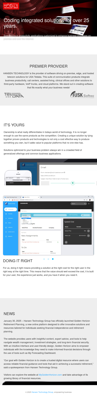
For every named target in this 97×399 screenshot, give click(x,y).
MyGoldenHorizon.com (50, 374)
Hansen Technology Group (42, 392)
